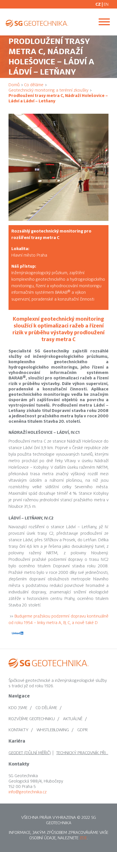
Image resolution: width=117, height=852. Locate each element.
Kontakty (18, 730)
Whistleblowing (53, 730)
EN (106, 4)
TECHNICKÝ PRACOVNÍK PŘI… (82, 752)
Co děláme (33, 85)
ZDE (83, 838)
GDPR (82, 730)
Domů (14, 85)
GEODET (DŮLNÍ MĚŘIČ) (30, 752)
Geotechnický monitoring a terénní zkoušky (48, 90)
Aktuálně (72, 718)
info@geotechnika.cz (28, 792)
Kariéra (17, 741)
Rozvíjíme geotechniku (32, 718)
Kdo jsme (18, 707)
